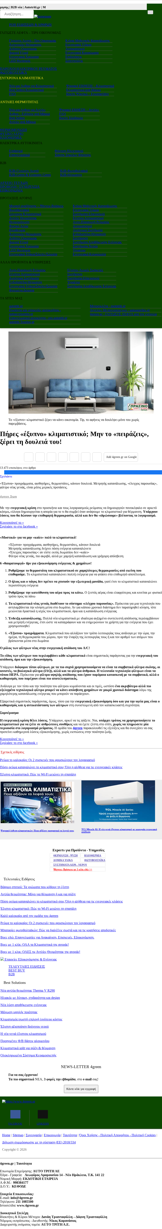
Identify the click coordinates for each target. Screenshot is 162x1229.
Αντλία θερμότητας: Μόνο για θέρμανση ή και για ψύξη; (38, 894)
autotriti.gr (16, 306)
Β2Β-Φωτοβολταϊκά (74, 171)
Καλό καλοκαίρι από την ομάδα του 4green (29, 916)
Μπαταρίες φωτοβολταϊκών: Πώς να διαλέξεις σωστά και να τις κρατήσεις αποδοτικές (58, 930)
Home (6, 1135)
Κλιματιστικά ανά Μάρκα (83, 90)
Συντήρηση (80, 238)
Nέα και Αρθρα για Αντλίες (27, 110)
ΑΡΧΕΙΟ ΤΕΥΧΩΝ (14, 183)
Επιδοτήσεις (73, 56)
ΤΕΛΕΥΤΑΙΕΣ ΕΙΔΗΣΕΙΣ (26, 966)
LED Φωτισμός (19, 60)
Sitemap (18, 1135)
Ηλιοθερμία (17, 230)
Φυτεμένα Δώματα (21, 290)
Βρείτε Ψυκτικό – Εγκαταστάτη (87, 94)
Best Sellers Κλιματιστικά (26, 90)
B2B (11, 974)
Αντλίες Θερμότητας (23, 218)
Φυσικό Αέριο (18, 226)
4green (77, 728)
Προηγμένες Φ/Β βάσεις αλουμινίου (24, 1041)
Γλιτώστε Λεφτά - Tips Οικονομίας (32, 40)
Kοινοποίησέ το (12, 522)
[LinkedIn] (85, 457)
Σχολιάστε (6, 476)
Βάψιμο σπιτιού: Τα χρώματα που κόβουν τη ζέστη (34, 887)
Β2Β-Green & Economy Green (30, 175)
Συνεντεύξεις (74, 60)
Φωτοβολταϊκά (19, 210)
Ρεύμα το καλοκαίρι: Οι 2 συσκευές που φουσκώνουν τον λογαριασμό (47, 760)
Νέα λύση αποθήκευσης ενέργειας (23, 1005)
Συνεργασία (34, 1135)
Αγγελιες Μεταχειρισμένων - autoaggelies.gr (120, 310)
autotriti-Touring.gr (21, 322)
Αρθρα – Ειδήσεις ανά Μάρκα (29, 114)
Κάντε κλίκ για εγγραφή (81, 1089)
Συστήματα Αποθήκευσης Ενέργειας (97, 242)
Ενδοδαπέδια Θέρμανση (89, 234)
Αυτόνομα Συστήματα (88, 230)
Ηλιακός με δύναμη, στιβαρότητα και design (30, 998)
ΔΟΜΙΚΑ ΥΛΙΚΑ (63, 860)
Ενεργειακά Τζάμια (78, 44)
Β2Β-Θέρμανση (71, 175)
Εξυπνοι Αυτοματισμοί (88, 218)
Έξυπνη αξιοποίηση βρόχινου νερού (24, 1026)
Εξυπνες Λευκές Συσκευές (85, 270)
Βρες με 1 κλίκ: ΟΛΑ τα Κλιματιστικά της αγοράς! (34, 944)
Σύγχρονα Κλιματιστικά (25, 214)
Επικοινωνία (52, 1135)
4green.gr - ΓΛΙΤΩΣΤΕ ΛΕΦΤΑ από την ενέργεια (123, 314)
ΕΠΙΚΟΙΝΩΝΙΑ (11, 190)
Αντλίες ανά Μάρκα (22, 122)
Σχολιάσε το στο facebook (19, 526)
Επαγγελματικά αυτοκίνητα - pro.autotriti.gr (38, 318)
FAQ (12, 94)
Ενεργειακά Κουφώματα (82, 52)
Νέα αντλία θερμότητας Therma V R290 (27, 990)
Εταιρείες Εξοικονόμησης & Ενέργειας (30, 959)
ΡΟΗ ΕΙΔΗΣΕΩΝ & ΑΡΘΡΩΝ (30, 24)
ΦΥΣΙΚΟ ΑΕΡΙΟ (11, 133)
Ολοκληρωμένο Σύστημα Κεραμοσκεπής (28, 1055)
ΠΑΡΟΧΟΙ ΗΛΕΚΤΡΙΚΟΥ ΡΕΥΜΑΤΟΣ (28, 69)
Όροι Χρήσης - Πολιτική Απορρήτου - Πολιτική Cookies (117, 1135)
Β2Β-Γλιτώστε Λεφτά (24, 171)
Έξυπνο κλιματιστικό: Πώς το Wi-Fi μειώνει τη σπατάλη (38, 774)
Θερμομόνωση (19, 222)
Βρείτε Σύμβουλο (71, 118)
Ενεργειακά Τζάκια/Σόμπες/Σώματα (33, 254)
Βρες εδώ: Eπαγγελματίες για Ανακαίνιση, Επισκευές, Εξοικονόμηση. (47, 937)
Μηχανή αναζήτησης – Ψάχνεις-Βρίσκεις (36, 206)
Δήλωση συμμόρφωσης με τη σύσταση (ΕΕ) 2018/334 (39, 1142)
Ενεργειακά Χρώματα (24, 56)
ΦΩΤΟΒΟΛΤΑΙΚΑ (13, 72)
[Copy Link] (97, 457)
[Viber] (63, 457)
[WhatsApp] (74, 457)
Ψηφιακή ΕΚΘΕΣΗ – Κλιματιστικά (90, 86)
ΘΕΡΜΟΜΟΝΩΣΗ (13, 130)
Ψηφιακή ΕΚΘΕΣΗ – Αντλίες (79, 110)
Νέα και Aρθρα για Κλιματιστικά (31, 86)
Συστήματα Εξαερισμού (89, 214)
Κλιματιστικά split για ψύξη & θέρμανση (27, 1048)
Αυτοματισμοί (75, 48)
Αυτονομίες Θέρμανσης (25, 44)
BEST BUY (16, 970)
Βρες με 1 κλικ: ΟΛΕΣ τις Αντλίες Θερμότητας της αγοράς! (40, 952)
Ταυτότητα (70, 1135)
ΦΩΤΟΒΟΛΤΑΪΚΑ (94, 860)
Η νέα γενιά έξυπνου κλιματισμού (23, 1033)
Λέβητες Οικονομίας (23, 48)
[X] (40, 457)
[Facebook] (28, 457)
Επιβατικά (16, 151)
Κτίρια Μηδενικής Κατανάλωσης (87, 40)
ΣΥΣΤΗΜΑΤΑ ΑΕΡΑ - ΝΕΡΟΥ (70, 864)
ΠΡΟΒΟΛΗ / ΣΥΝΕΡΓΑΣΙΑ (20, 186)
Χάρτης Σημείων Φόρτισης (73, 155)
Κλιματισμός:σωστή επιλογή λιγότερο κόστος (31, 1019)
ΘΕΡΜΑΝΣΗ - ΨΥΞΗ (65, 855)
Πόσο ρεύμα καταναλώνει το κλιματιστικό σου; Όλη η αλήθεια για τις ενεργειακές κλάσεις (61, 767)
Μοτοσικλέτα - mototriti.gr (108, 306)
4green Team (8, 496)
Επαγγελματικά (19, 155)
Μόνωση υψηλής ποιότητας (18, 1012)
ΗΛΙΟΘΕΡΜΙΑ (11, 137)
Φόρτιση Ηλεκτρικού (69, 151)
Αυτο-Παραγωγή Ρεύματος (91, 222)
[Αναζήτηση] (150, 12)
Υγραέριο (79, 250)
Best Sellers (17, 118)
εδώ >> (72, 869)
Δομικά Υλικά (18, 52)
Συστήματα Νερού (85, 246)
